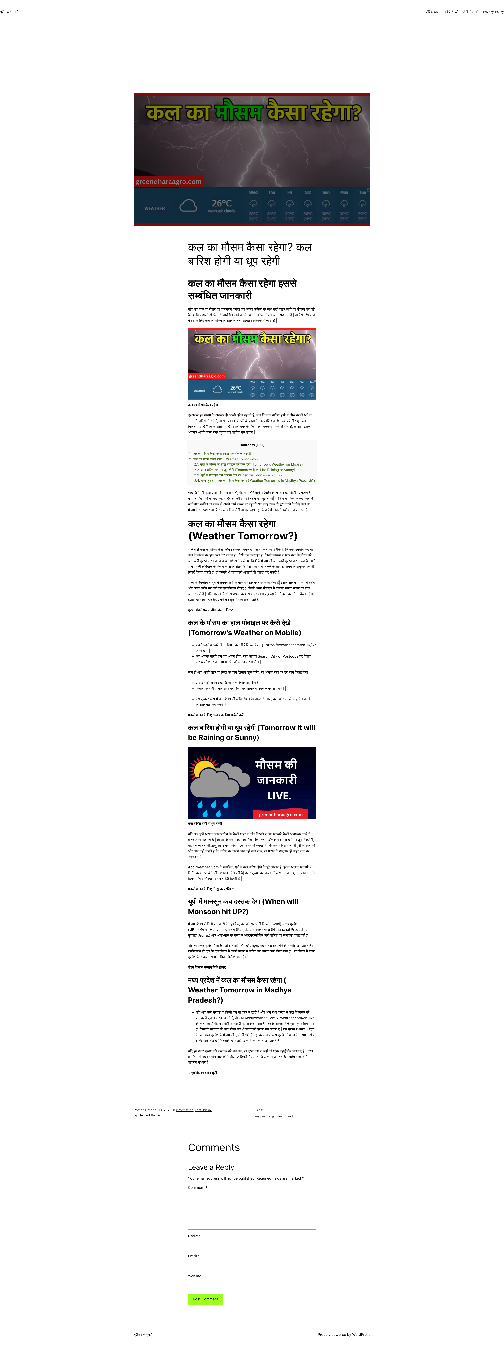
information (184, 1110)
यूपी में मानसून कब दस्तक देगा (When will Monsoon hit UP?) (239, 475)
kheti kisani (203, 1110)
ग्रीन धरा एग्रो (9, 12)
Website (194, 1276)
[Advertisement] (252, 65)
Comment (197, 1187)
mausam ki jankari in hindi (274, 1116)
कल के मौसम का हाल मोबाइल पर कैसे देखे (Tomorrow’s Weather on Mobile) (248, 464)
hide (260, 445)
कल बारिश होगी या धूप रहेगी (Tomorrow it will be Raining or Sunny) (244, 470)
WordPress (361, 1334)
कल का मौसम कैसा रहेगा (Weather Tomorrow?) (223, 459)
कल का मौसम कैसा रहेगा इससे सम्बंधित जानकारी (220, 453)
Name (194, 1236)
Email (194, 1256)
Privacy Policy (493, 12)
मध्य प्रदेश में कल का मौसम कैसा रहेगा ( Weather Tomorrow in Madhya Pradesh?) (254, 480)
